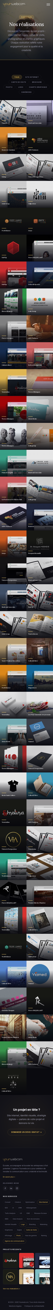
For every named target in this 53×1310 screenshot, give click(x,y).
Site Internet (43, 1202)
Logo (20, 87)
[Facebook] (5, 1188)
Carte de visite (18, 82)
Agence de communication (14, 1241)
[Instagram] (17, 1188)
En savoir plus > (9, 1177)
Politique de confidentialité (34, 1306)
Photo (9, 87)
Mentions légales (15, 1306)
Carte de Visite (31, 1230)
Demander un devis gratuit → (26, 1132)
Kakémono (26, 92)
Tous (16, 77)
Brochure (37, 82)
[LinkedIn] (11, 1188)
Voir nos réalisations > (11, 1289)
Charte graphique (38, 87)
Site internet (32, 77)
